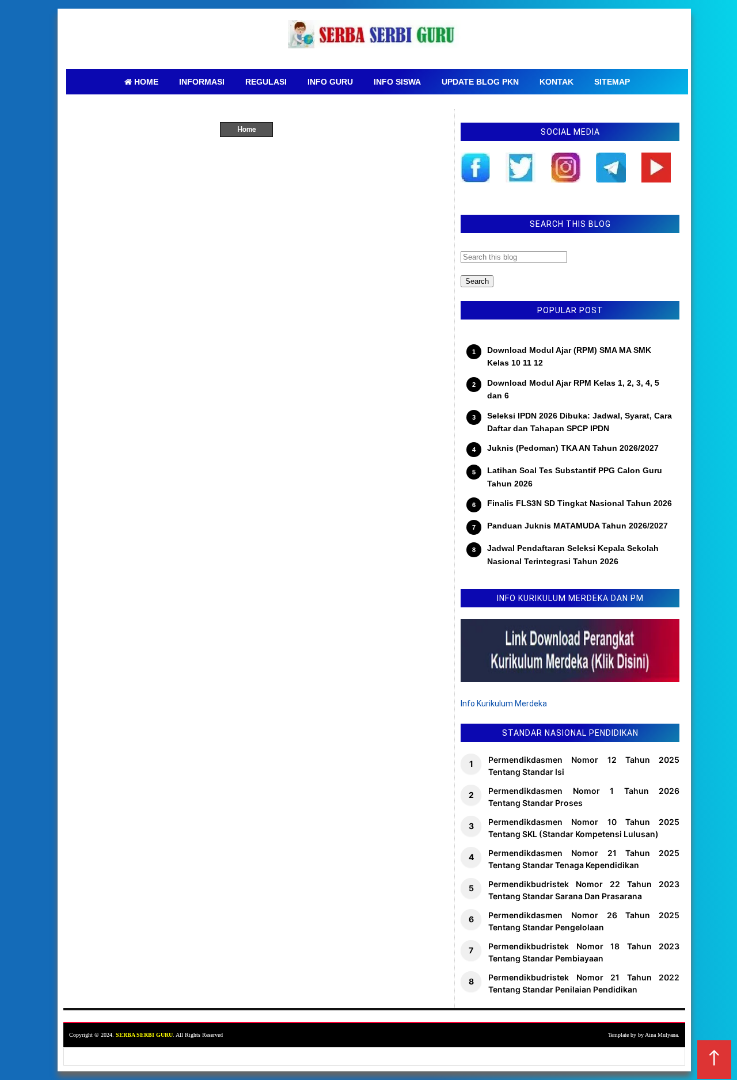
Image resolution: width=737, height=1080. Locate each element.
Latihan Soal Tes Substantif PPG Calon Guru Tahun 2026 (574, 477)
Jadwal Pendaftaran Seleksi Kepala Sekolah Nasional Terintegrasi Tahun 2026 (573, 554)
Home (246, 129)
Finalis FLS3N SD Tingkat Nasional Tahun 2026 (579, 503)
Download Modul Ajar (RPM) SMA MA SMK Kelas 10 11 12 (569, 356)
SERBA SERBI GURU (144, 1035)
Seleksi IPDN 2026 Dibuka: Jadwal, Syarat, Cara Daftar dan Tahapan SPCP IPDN (579, 422)
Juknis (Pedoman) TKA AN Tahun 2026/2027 (573, 447)
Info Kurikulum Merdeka (504, 703)
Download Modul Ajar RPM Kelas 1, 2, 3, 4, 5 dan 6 (573, 389)
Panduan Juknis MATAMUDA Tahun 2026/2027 (577, 525)
